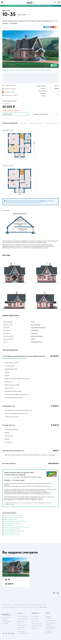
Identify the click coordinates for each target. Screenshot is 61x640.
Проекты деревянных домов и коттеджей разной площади (29, 604)
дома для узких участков (12, 532)
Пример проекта (22, 625)
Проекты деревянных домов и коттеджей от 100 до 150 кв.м (21, 607)
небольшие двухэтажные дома (14, 531)
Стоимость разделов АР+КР (10, 101)
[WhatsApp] (46, 27)
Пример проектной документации (14, 358)
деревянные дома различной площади (16, 527)
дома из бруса (8, 525)
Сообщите (42, 201)
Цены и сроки (35, 621)
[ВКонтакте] (44, 27)
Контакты (34, 628)
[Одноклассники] (55, 27)
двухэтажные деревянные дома (14, 517)
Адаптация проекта (51, 620)
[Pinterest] (53, 27)
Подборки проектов (23, 619)
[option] (15, 574)
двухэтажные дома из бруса (13, 515)
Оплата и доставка (37, 623)
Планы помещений (10, 123)
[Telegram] (49, 27)
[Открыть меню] (2, 2)
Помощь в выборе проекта (51, 623)
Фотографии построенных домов (23, 632)
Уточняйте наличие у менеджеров (10, 110)
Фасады (23, 123)
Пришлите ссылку (9, 477)
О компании (35, 616)
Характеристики (36, 123)
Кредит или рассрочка (49, 631)
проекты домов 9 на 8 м (11, 534)
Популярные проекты (21, 628)
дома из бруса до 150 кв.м (12, 523)
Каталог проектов (22, 616)
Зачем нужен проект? (21, 622)
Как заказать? (35, 619)
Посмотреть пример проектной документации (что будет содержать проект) (26, 70)
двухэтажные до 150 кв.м (12, 529)
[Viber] (51, 27)
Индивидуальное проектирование (50, 627)
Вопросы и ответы (37, 626)
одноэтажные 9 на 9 (10, 519)
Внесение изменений (49, 617)
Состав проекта (52, 123)
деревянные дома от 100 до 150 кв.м (15, 521)
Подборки (8, 604)
